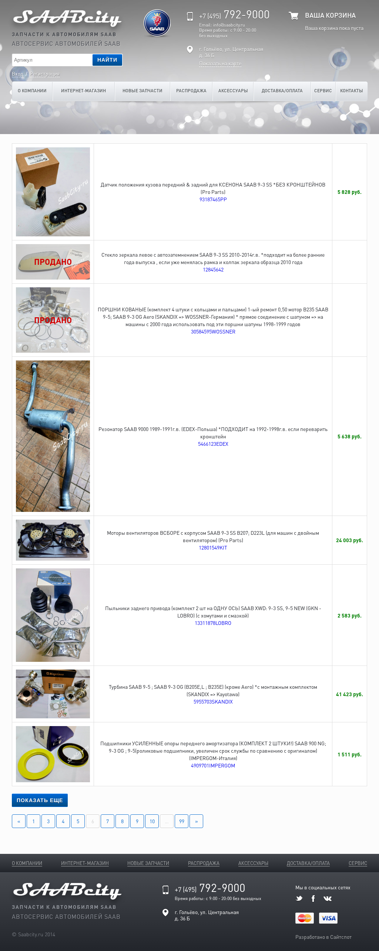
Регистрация (45, 73)
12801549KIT (213, 547)
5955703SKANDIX (213, 701)
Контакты (351, 90)
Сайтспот (341, 936)
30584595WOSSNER (213, 331)
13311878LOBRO (213, 622)
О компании (32, 90)
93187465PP (213, 199)
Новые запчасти (142, 90)
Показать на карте (220, 63)
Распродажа (191, 90)
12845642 (213, 269)
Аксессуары (233, 90)
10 (152, 821)
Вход (17, 73)
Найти (107, 60)
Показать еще (40, 800)
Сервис (323, 90)
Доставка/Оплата (282, 90)
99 (181, 821)
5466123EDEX (213, 443)
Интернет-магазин (83, 90)
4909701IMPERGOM (213, 765)
